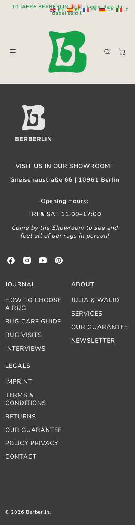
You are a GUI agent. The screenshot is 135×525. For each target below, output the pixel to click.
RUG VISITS (23, 335)
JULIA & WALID (95, 300)
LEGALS (17, 366)
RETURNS (20, 416)
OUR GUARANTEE (99, 327)
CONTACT (21, 457)
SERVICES (86, 314)
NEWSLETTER (93, 341)
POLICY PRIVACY (31, 443)
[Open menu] (12, 51)
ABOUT (82, 284)
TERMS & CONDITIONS (25, 399)
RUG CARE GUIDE (33, 321)
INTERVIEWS (25, 348)
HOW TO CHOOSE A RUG (33, 304)
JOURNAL (20, 284)
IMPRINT (18, 382)
